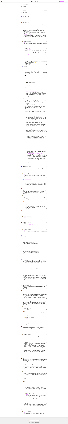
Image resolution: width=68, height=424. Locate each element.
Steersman (24, 22)
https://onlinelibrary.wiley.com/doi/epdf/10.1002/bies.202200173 (33, 110)
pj (26, 114)
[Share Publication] (59, 1)
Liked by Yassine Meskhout (25, 23)
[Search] (57, 1)
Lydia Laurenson (25, 166)
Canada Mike (24, 16)
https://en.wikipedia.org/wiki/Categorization (31, 91)
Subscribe (62, 1)
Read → (22, 7)
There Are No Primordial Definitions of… (26, 4)
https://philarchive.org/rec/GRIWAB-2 (27, 34)
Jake (23, 259)
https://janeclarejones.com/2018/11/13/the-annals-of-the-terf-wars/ (31, 224)
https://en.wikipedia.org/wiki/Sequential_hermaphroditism (34, 153)
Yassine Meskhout (26, 41)
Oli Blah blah (24, 210)
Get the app (37, 420)
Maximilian (24, 358)
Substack (30, 422)
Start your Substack (32, 420)
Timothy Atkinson (25, 285)
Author (24, 42)
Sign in (66, 1)
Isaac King (24, 326)
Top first (46, 10)
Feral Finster (24, 222)
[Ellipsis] (46, 16)
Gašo (23, 235)
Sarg (25, 311)
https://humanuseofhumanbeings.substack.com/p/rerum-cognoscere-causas (36, 163)
